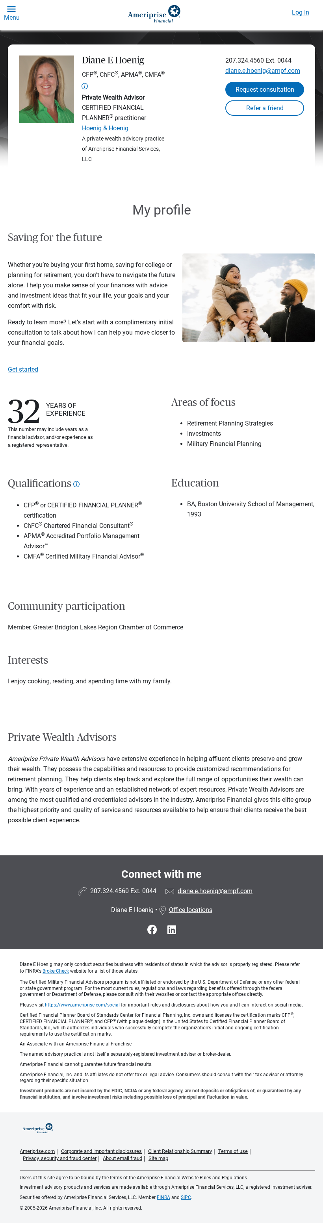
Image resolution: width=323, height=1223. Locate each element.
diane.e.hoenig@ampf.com (262, 70)
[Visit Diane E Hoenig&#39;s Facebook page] (153, 930)
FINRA (163, 1197)
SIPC (186, 1197)
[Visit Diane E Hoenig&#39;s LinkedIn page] (171, 930)
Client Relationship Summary (180, 1151)
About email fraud (122, 1158)
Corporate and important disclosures (101, 1151)
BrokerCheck (56, 971)
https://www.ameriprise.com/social (82, 1005)
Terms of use (233, 1151)
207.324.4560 (244, 60)
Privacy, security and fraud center (60, 1158)
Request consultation (265, 89)
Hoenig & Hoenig (105, 128)
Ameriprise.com (37, 1151)
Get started (23, 369)
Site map (158, 1158)
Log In (300, 12)
